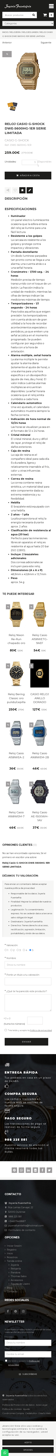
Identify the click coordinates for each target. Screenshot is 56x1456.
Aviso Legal (41, 1405)
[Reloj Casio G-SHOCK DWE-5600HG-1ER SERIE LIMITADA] (28, 71)
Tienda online (14, 1261)
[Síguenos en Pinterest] (16, 1311)
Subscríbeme (29, 1374)
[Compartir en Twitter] (49, 1170)
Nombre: (11, 958)
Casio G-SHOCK (17, 140)
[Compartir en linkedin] (28, 1170)
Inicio (10, 1253)
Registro (11, 1249)
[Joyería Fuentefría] (18, 6)
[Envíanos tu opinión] (30, 190)
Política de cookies (12, 1409)
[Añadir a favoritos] (15, 190)
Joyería (15, 1265)
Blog (9, 1287)
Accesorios (17, 1280)
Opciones (28, 1450)
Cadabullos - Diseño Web (38, 1413)
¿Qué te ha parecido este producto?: (26, 991)
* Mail (7, 1348)
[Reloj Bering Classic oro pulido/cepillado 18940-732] (16, 673)
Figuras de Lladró (20, 1283)
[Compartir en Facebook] (42, 1170)
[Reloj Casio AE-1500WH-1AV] (39, 792)
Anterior (7, 42)
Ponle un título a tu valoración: (23, 974)
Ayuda (26, 1409)
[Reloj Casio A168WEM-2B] (39, 733)
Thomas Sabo (19, 1276)
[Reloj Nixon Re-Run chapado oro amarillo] (16, 614)
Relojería (16, 1268)
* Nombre (9, 1337)
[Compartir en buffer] (35, 1170)
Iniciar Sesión (14, 1245)
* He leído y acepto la (30, 1030)
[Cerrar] (51, 6)
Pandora (15, 1272)
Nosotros (12, 1257)
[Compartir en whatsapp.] (21, 1170)
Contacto (12, 1291)
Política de (18, 1405)
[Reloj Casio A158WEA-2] (16, 733)
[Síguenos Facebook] (8, 1311)
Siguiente (46, 42)
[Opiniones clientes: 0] (22, 190)
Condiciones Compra (13, 1413)
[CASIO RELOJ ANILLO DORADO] (39, 673)
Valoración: (12, 945)
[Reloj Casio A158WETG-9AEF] (39, 614)
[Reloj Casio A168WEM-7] (16, 792)
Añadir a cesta (30, 175)
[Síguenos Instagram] (24, 1311)
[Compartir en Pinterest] (14, 1170)
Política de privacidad (41, 1030)
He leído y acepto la (24, 1363)
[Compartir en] (8, 190)
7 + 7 (7, 1018)
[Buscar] (33, 15)
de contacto (21, 1230)
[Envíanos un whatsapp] (4, 1453)
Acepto (28, 1442)
